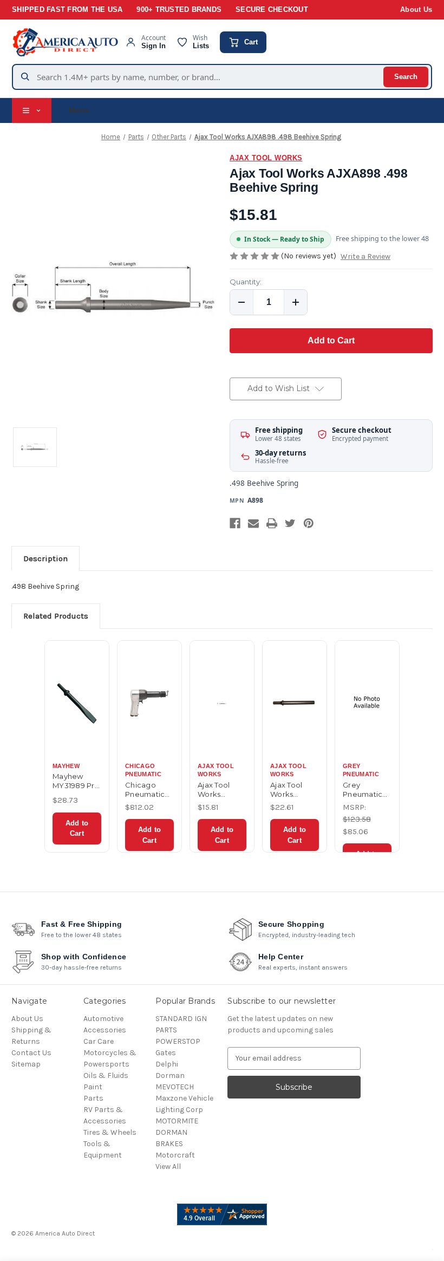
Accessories (104, 1030)
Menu (79, 110)
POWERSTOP (177, 1041)
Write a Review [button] (365, 256)
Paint (92, 1086)
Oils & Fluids (105, 1075)
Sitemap (26, 1064)
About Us (416, 10)
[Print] (271, 523)
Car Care (98, 1041)
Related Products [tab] (55, 616)
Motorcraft (175, 1155)
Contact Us (31, 1052)
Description (45, 558)
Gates (165, 1052)
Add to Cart (77, 828)
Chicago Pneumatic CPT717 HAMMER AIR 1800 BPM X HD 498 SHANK (148, 790)
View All (168, 1166)
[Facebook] (235, 523)
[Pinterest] (308, 523)
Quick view (76, 700)
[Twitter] (290, 523)
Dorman (170, 1075)
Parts (93, 1098)
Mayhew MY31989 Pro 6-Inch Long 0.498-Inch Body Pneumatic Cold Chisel (76, 781)
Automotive (103, 1018)
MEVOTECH (174, 1086)
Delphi (166, 1064)
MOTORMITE (176, 1121)
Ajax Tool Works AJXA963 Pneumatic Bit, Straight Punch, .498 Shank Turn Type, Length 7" (293, 790)
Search (405, 77)
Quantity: (246, 281)
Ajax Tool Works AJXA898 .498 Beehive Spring (222, 790)
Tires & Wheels (109, 1132)
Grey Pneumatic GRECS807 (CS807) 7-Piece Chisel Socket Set (365, 790)
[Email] (253, 523)
